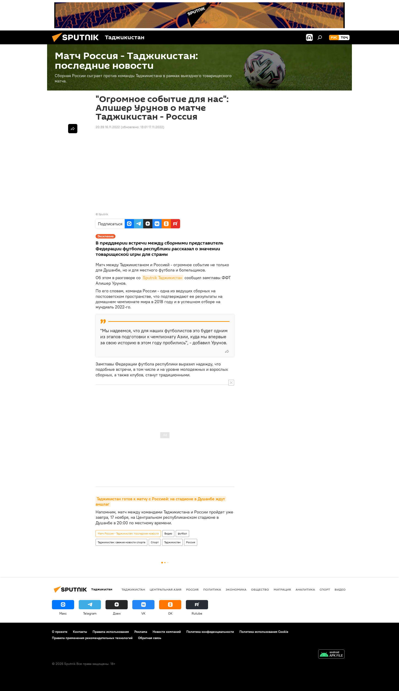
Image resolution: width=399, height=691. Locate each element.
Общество (260, 589)
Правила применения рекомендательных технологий (92, 638)
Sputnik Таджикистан (162, 277)
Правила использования (111, 632)
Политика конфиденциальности (210, 632)
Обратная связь (149, 638)
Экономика (236, 589)
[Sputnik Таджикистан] (77, 43)
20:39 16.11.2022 (108, 127)
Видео (168, 533)
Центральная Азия (165, 589)
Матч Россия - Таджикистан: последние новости (128, 533)
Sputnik (103, 214)
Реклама (140, 632)
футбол (182, 533)
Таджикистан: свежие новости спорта (121, 542)
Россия (190, 542)
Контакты (80, 632)
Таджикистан (172, 542)
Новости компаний (167, 632)
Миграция (282, 589)
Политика (212, 589)
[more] (227, 351)
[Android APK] (331, 654)
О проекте (59, 632)
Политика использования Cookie (263, 632)
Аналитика (305, 589)
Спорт (155, 542)
